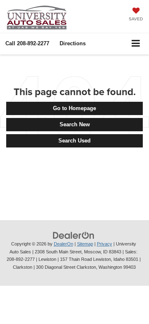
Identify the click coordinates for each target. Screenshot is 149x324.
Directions (73, 43)
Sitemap (85, 243)
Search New (75, 124)
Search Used (74, 140)
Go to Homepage (74, 108)
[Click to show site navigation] (136, 43)
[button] (27, 43)
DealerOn (63, 243)
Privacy (104, 243)
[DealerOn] (74, 235)
